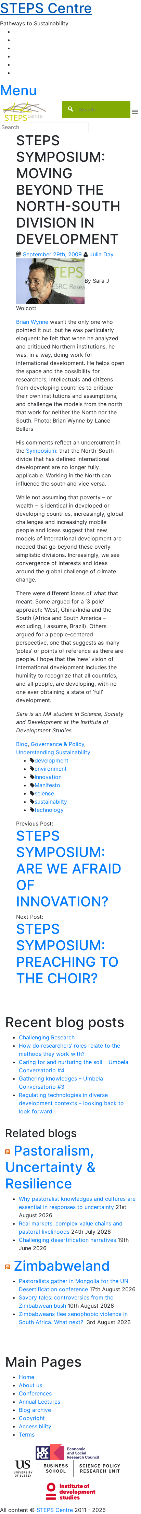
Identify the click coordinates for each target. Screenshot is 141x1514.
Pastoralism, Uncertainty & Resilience (50, 1167)
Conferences (35, 1393)
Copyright (32, 1418)
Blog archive (35, 1409)
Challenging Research (47, 1037)
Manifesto (47, 785)
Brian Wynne (32, 321)
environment (51, 768)
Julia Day (102, 254)
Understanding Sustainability (53, 752)
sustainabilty (51, 801)
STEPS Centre (55, 1509)
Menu (18, 90)
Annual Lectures (39, 1401)
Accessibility (35, 1426)
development (51, 760)
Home (26, 1376)
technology (49, 809)
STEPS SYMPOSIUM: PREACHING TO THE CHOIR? (67, 953)
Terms (27, 1434)
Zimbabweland (62, 1265)
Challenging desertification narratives (67, 1239)
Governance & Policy (57, 744)
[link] (70, 1510)
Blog (22, 744)
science (44, 793)
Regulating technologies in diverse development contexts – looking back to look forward (71, 1103)
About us (30, 1385)
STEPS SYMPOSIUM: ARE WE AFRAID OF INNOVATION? (68, 868)
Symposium (41, 450)
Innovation (48, 776)
